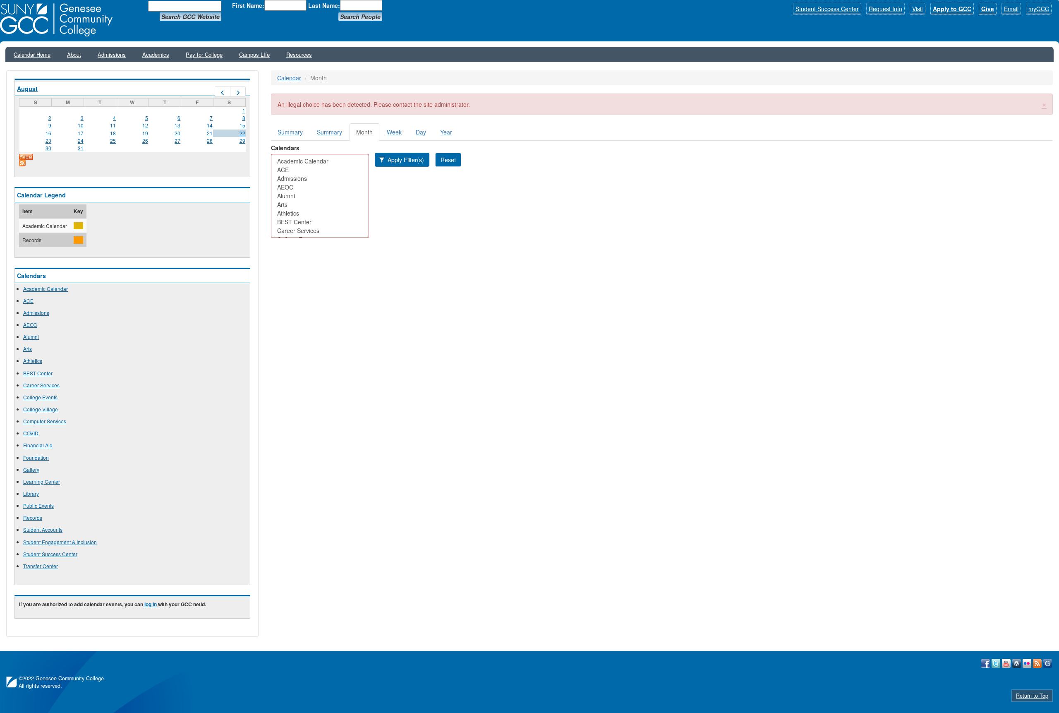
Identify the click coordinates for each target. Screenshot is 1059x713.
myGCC (1038, 9)
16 (48, 133)
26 (145, 140)
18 (113, 133)
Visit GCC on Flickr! (1027, 663)
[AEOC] (320, 187)
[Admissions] (320, 178)
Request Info (885, 9)
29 (242, 140)
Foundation (36, 457)
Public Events (38, 505)
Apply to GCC (952, 9)
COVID (30, 433)
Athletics (32, 360)
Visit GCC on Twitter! (996, 663)
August (27, 88)
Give (987, 9)
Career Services (41, 385)
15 (242, 125)
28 (210, 140)
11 (113, 125)
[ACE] (320, 170)
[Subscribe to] (132, 163)
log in (150, 604)
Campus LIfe (254, 54)
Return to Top (1032, 695)
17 (81, 133)
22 (242, 133)
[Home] (59, 19)
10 (81, 125)
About (74, 54)
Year (446, 132)
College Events (40, 397)
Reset (448, 160)
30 (48, 147)
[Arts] (320, 204)
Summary (290, 132)
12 (145, 125)
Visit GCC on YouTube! (1006, 663)
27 (177, 140)
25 (113, 140)
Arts (27, 348)
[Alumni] (320, 196)
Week (394, 132)
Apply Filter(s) (405, 160)
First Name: (248, 5)
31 (81, 147)
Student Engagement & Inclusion (60, 541)
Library (31, 493)
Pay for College (204, 54)
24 (81, 140)
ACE (28, 300)
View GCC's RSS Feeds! (1037, 663)
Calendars (285, 148)
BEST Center (38, 373)
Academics (155, 54)
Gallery (31, 469)
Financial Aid (38, 445)
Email (1011, 9)
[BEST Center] (320, 222)
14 (210, 125)
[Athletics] (320, 213)
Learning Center (41, 481)
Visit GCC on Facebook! (985, 663)
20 (177, 133)
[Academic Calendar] (320, 161)
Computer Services (44, 421)
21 (210, 133)
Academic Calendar (45, 288)
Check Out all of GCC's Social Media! (1047, 663)
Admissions (112, 54)
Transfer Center (40, 565)
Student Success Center (827, 9)
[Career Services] (320, 230)
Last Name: (324, 5)
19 (145, 133)
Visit (917, 9)
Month (367, 134)
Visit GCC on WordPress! (1016, 663)
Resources (299, 54)
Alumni (31, 336)
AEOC (30, 324)
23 (48, 140)
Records (32, 517)
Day (421, 132)
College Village (40, 409)
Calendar (289, 78)
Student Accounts (42, 529)
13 (177, 125)
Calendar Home (32, 54)
